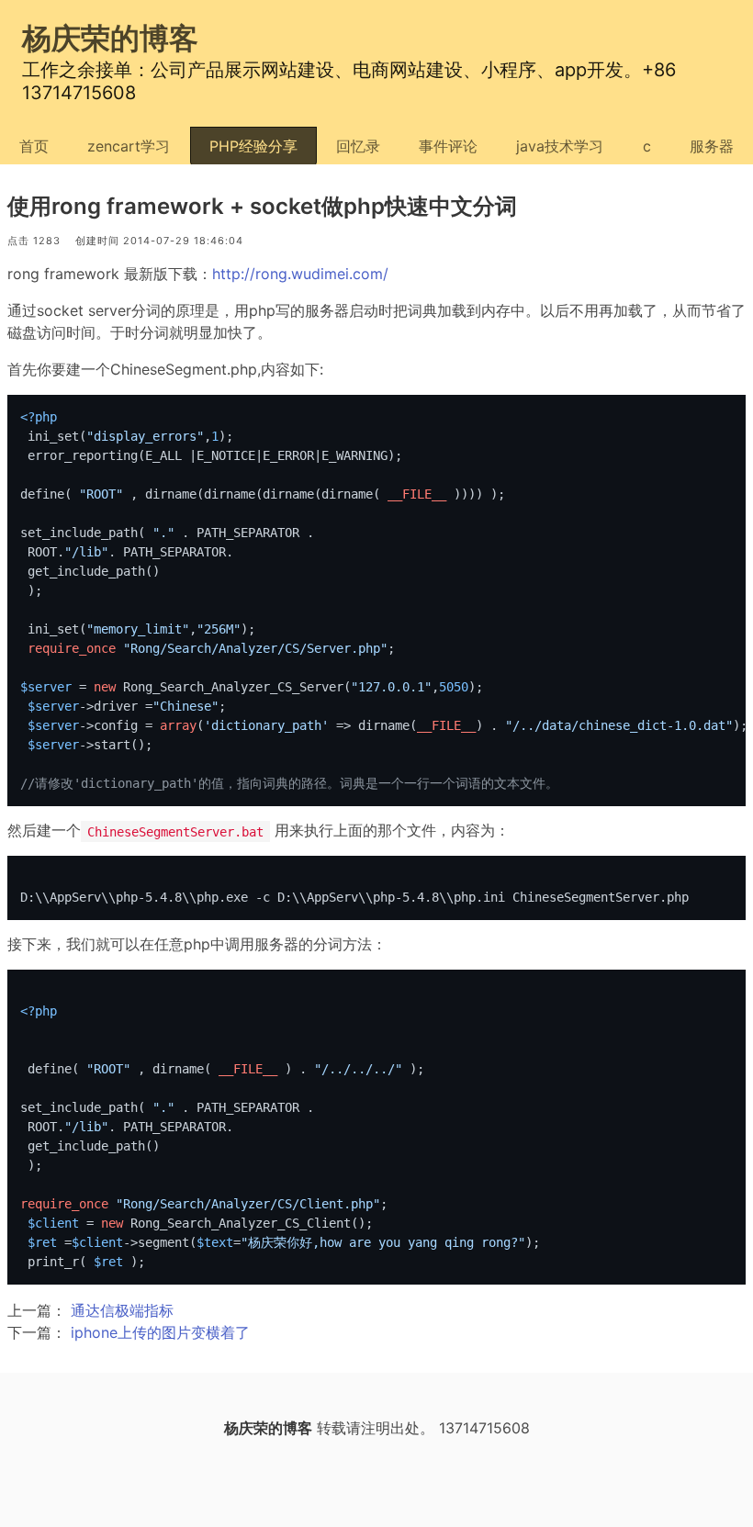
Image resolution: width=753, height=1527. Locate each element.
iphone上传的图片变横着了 (160, 1332)
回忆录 (358, 146)
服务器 (712, 146)
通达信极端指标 (122, 1310)
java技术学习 (559, 146)
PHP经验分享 (253, 146)
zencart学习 (128, 146)
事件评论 (448, 146)
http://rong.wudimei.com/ (300, 273)
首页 (34, 146)
